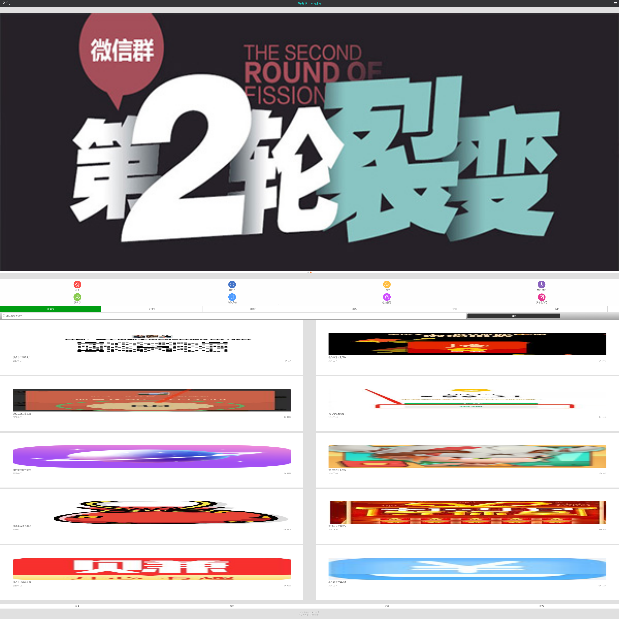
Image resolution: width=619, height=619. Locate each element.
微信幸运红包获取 (338, 470)
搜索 (232, 606)
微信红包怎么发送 (22, 413)
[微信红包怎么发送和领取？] (152, 400)
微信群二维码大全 (22, 357)
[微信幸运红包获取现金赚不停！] (467, 456)
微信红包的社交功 (338, 413)
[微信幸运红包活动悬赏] (152, 456)
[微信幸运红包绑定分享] (467, 512)
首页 (77, 606)
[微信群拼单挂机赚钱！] (152, 568)
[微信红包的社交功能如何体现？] (467, 400)
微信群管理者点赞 (338, 582)
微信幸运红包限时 (338, 357)
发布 (541, 606)
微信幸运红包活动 (22, 470)
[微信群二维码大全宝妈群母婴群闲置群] (152, 344)
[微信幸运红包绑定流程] (152, 512)
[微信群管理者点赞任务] (467, 568)
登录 (387, 606)
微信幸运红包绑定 (22, 526)
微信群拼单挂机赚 (22, 582)
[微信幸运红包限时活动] (467, 344)
